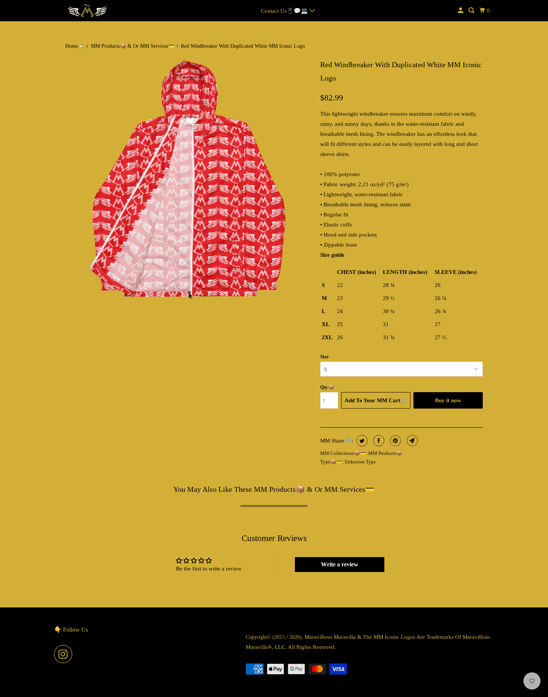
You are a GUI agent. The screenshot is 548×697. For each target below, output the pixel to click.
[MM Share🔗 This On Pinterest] (394, 440)
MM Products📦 (385, 453)
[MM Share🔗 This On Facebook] (377, 440)
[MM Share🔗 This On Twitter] (361, 440)
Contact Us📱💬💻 (285, 11)
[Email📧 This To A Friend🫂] (411, 440)
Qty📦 (327, 387)
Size (324, 356)
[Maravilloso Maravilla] (87, 10)
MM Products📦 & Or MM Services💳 (132, 46)
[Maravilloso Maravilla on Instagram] (65, 654)
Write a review (339, 564)
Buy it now (448, 400)
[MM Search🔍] (472, 11)
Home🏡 (74, 46)
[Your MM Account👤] (461, 11)
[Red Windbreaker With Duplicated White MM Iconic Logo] (189, 180)
